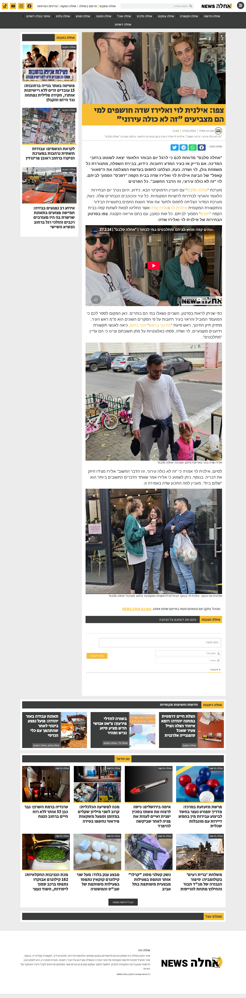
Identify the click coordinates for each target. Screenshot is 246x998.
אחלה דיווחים (123, 24)
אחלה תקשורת (189, 16)
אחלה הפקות (68, 6)
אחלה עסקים (108, 6)
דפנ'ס (205, 214)
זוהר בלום (138, 325)
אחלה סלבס (144, 16)
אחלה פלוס (63, 16)
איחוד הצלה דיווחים (38, 16)
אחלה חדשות (212, 16)
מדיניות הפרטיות (47, 6)
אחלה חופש (83, 16)
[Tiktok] (5, 6)
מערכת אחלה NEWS (136, 608)
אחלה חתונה (103, 16)
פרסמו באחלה (88, 6)
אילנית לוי (179, 208)
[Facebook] (29, 6)
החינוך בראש (160, 325)
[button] (202, 147)
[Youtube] (13, 6)
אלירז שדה (160, 208)
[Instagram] (21, 6)
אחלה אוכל (124, 16)
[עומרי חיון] (217, 6)
